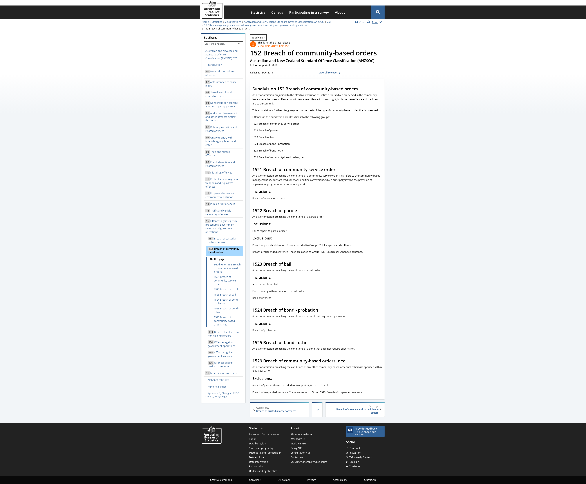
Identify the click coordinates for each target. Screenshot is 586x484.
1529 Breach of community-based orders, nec (224, 321)
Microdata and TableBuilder (265, 452)
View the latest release (273, 45)
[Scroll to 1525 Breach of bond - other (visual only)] (312, 343)
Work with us (298, 439)
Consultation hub (301, 452)
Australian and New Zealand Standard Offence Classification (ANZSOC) (284, 22)
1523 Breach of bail (225, 294)
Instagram (355, 452)
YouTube (354, 466)
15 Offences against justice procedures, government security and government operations (255, 25)
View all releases (328, 72)
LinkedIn (354, 462)
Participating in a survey (309, 12)
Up (317, 409)
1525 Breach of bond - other (226, 310)
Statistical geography (261, 448)
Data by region (257, 443)
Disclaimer (284, 480)
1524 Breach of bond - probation (226, 301)
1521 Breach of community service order (225, 280)
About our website (301, 434)
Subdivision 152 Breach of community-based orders (227, 268)
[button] (378, 12)
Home (205, 22)
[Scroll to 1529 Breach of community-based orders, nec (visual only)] (348, 361)
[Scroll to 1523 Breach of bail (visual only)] (295, 264)
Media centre (298, 443)
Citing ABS (296, 448)
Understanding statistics (263, 471)
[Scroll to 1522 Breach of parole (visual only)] (300, 211)
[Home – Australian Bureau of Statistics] (211, 435)
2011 (330, 22)
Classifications (233, 22)
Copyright (254, 480)
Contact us (297, 457)
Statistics (257, 12)
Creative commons (221, 480)
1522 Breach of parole (226, 289)
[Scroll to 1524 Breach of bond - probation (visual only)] (321, 310)
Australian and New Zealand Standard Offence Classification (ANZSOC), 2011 (222, 54)
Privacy (311, 480)
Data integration (258, 462)
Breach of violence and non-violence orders (357, 409)
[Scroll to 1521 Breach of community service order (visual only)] (339, 170)
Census (277, 12)
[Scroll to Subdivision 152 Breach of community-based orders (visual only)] (361, 89)
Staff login (370, 480)
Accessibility (340, 480)
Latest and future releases (264, 434)
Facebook (354, 448)
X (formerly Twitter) (360, 457)
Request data (256, 466)
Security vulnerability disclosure (309, 462)
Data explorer (257, 457)
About (340, 12)
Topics (253, 439)
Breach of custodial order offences (276, 409)
